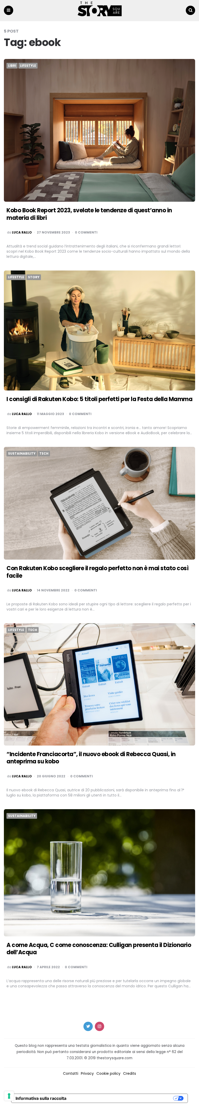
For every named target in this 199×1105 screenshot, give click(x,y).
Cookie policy (108, 1073)
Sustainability (21, 453)
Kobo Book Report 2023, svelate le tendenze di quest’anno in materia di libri (89, 214)
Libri (12, 65)
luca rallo (22, 232)
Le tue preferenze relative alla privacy (122, 1098)
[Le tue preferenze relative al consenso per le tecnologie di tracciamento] (9, 1096)
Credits (129, 1073)
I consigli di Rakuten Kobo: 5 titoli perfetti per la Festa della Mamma (99, 399)
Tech (43, 453)
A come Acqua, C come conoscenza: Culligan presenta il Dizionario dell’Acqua (98, 949)
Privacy (87, 1073)
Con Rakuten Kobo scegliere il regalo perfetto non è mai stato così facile (97, 572)
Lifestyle (28, 65)
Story (33, 277)
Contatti (70, 1073)
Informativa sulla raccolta (41, 1098)
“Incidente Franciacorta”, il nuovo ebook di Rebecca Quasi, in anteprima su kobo (91, 758)
